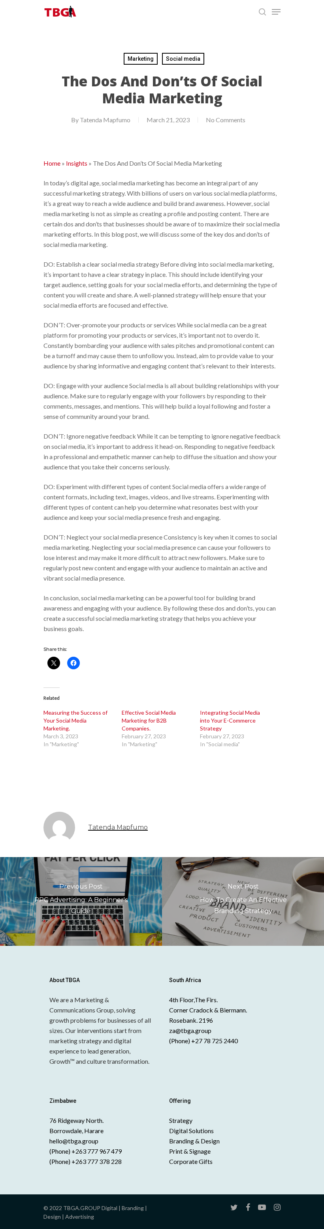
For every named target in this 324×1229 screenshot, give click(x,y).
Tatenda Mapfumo (105, 119)
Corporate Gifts (191, 1161)
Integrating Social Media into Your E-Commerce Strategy (230, 720)
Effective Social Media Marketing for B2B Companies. (149, 720)
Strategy (180, 1120)
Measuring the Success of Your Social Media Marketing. (75, 720)
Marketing (141, 59)
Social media (183, 59)
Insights (76, 163)
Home (51, 163)
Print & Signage (190, 1151)
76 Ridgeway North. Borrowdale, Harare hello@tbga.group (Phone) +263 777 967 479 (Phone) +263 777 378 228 (85, 1141)
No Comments (225, 119)
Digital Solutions (191, 1130)
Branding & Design (194, 1141)
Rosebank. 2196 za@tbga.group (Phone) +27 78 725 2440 (203, 1030)
